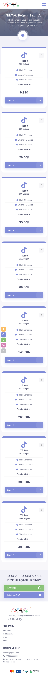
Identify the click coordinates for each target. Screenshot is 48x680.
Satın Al (10, 100)
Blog (5, 640)
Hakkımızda (7, 634)
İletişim (6, 637)
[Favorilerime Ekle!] (41, 55)
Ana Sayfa (7, 631)
